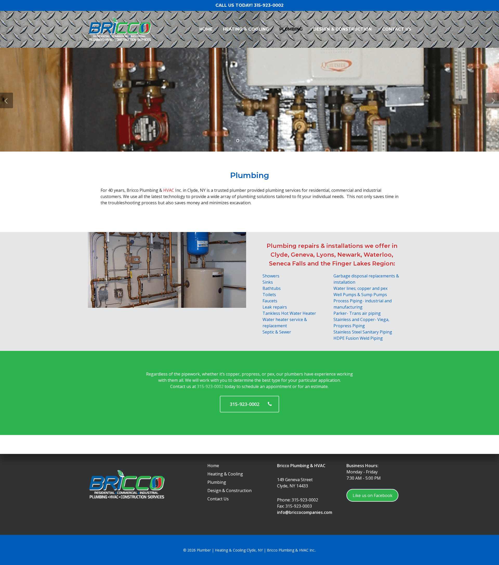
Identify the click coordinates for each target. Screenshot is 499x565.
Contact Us (218, 499)
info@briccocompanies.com (304, 512)
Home (213, 465)
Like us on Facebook (372, 495)
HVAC (168, 190)
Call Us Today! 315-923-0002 (249, 5)
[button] (249, 404)
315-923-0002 (210, 386)
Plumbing (216, 482)
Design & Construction (229, 490)
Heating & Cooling (225, 474)
